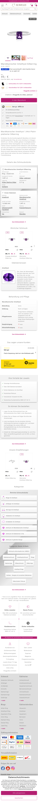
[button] (2, 5)
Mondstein (22, 726)
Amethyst (5, 197)
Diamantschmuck (24, 695)
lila (3, 214)
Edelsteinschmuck (15, 14)
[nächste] (34, 246)
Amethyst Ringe (19, 569)
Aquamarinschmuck (25, 686)
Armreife (4, 689)
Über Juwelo (28, 648)
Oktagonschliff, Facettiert (7, 209)
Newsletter (28, 662)
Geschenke (26, 14)
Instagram (13, 768)
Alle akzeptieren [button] (19, 793)
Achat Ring (4, 708)
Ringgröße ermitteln (10, 671)
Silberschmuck (19, 563)
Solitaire (5, 187)
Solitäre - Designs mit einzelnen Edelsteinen (18, 575)
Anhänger (4, 683)
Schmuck (5, 14)
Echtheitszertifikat (10, 651)
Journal (27, 665)
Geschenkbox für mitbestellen (20, 88)
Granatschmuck (24, 698)
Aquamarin (22, 714)
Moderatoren (28, 651)
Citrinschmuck (24, 692)
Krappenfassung (25, 208)
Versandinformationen (10, 665)
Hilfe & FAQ (10, 668)
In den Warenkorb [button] (19, 100)
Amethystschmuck (22, 557)
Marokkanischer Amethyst (25, 198)
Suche (35, 9)
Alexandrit (22, 708)
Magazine (28, 656)
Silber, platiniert (24, 178)
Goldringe (4, 698)
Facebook (3, 768)
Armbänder (4, 686)
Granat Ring (4, 723)
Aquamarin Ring (6, 714)
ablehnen (22, 786)
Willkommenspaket (10, 653)
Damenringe (8, 563)
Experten (28, 653)
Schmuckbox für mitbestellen (20, 84)
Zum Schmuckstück (18, 222)
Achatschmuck (24, 680)
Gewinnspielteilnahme (10, 656)
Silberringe (30, 563)
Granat (21, 723)
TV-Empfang (10, 659)
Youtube (8, 768)
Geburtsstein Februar (19, 581)
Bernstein (22, 717)
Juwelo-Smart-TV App (10, 662)
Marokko (22, 214)
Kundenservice (10, 648)
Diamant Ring (5, 720)
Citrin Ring (4, 717)
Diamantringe (5, 695)
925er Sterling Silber (9, 182)
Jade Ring (4, 726)
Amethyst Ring (5, 711)
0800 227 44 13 (10, 631)
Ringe (32, 557)
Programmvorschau (28, 659)
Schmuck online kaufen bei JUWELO (19, 551)
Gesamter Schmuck (7, 680)
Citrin (21, 720)
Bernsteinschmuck (25, 689)
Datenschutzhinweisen (24, 789)
